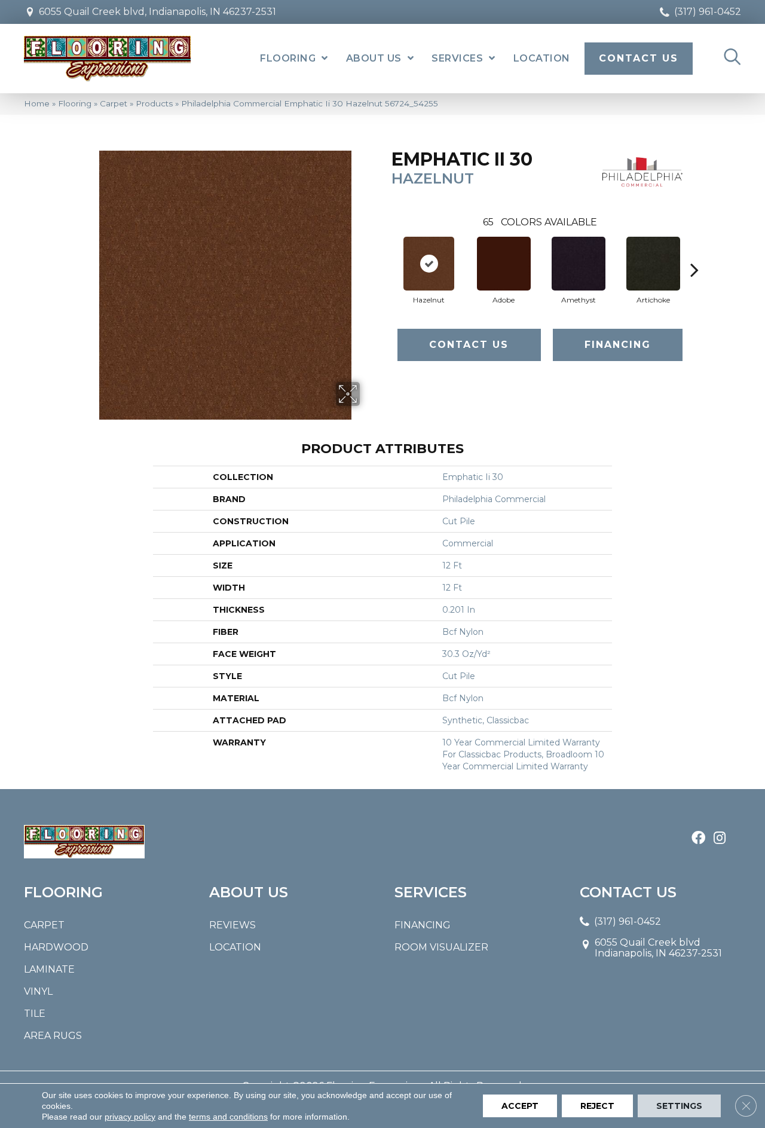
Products (154, 103)
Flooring (74, 103)
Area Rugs (53, 1035)
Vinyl (38, 991)
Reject (597, 1106)
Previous (385, 252)
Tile (34, 1013)
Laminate (49, 969)
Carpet (113, 103)
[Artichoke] (653, 264)
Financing (618, 344)
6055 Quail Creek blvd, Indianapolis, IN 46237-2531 (157, 11)
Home (37, 103)
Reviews (232, 925)
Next (694, 252)
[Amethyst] (578, 264)
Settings (679, 1106)
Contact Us (469, 344)
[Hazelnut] (428, 264)
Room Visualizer (441, 947)
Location (235, 947)
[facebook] (698, 838)
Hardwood (56, 947)
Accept (519, 1106)
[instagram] (720, 838)
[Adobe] (504, 264)
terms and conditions (228, 1116)
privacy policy (130, 1116)
